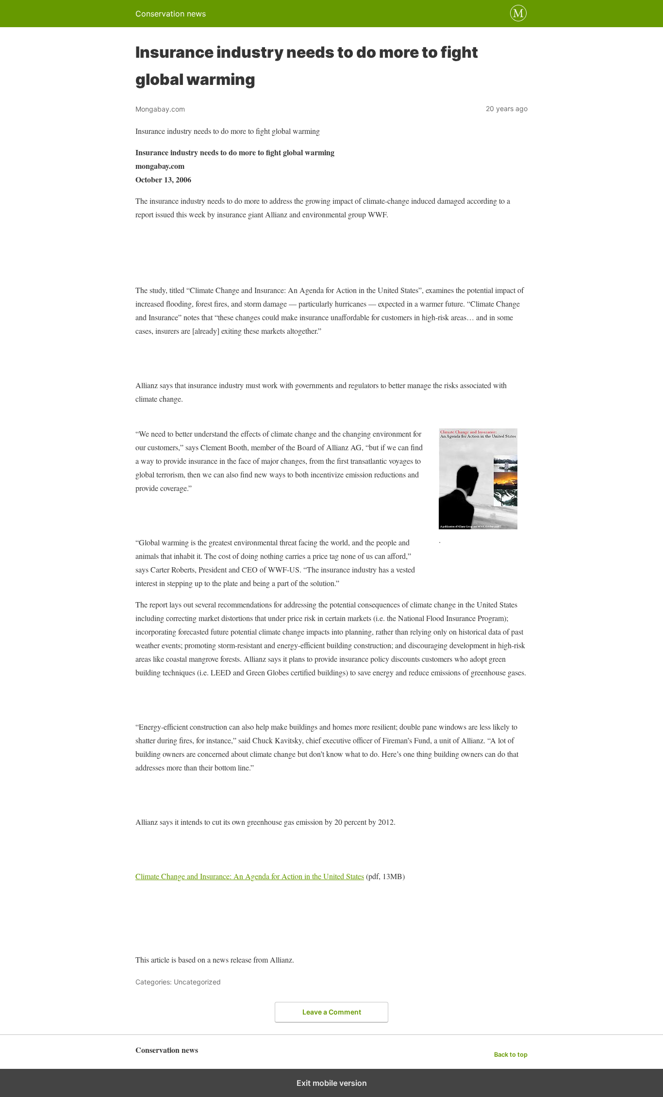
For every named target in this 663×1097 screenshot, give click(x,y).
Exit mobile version (332, 1083)
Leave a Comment (331, 1012)
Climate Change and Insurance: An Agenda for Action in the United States (249, 876)
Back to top (511, 1054)
